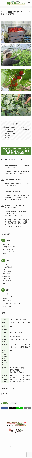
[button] (4, 408)
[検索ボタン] (29, 3)
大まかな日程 (11, 133)
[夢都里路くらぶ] (16, 3)
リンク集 (11, 444)
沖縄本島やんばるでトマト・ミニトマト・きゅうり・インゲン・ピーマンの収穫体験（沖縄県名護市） (17, 129)
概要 (9, 135)
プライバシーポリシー (18, 444)
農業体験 (5, 403)
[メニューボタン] (3, 3)
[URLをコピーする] (27, 408)
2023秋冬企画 (14, 403)
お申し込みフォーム (13, 137)
